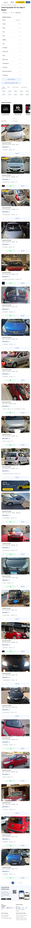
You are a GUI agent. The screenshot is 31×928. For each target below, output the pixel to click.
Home (17, 906)
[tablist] (15, 87)
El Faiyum (6, 311)
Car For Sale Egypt (5, 915)
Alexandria (6, 344)
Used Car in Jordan (20, 916)
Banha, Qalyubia (7, 680)
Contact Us (18, 908)
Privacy (17, 911)
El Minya (5, 247)
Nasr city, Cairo (7, 182)
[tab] (3, 87)
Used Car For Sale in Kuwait (21, 915)
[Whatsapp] (10, 186)
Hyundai (10, 149)
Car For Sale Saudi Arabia (6, 918)
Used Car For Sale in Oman (21, 919)
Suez (5, 582)
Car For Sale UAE (4, 916)
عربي (13, 2)
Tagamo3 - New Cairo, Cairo (9, 279)
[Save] (28, 126)
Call (18, 153)
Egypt (10, 907)
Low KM (23, 408)
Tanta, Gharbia (6, 518)
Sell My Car (21, 2)
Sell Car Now (8, 489)
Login (28, 2)
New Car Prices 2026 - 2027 (11, 83)
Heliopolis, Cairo (7, 214)
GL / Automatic (17, 408)
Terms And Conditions (20, 909)
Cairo (5, 408)
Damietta (5, 149)
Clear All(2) (18, 12)
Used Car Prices (11, 79)
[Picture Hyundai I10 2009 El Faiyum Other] (15, 295)
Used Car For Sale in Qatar (21, 918)
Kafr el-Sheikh (6, 615)
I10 (13, 149)
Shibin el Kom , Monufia (8, 473)
